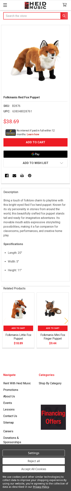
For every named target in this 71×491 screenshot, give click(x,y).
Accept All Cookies (33, 469)
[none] (35, 59)
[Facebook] (6, 175)
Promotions (10, 390)
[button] (35, 163)
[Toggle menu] (5, 5)
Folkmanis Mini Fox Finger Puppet (52, 336)
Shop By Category (50, 383)
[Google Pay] (35, 154)
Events (7, 403)
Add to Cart (18, 328)
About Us (9, 396)
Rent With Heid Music (17, 383)
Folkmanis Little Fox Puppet (18, 336)
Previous (4, 320)
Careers (8, 431)
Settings (33, 453)
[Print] (22, 175)
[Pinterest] (29, 175)
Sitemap (8, 422)
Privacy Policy (41, 486)
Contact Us (10, 416)
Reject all (34, 461)
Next (66, 320)
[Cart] (65, 5)
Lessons (9, 409)
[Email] (14, 175)
